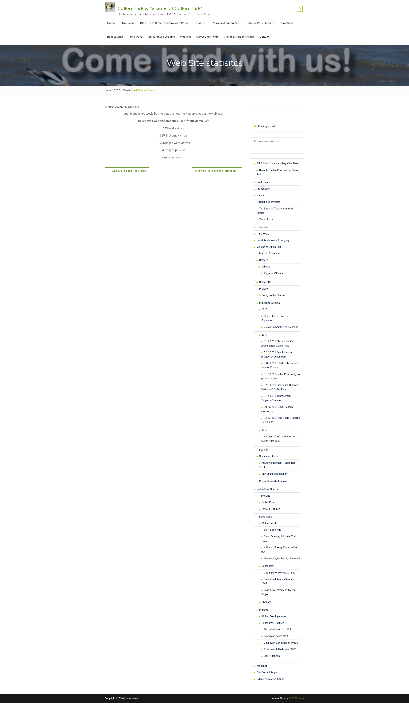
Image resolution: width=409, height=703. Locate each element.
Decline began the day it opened (282, 558)
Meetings (186, 36)
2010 (264, 309)
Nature (200, 22)
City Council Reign (207, 36)
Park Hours (135, 36)
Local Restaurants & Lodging (273, 240)
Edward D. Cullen (271, 509)
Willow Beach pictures (274, 616)
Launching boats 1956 (276, 636)
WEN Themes (296, 698)
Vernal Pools (266, 219)
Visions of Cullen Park (226, 22)
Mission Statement (269, 253)
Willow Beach (269, 523)
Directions (287, 22)
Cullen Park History (260, 22)
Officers (263, 260)
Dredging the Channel (273, 295)
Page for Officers (273, 273)
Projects (264, 288)
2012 (264, 429)
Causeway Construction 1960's (281, 642)
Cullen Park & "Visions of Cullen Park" (160, 8)
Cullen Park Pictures (273, 622)
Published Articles (269, 302)
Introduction (127, 22)
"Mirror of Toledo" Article (270, 679)
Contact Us (265, 282)
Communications (268, 456)
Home (111, 22)
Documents (265, 516)
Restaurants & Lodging (161, 36)
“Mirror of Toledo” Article (239, 36)
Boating (263, 449)
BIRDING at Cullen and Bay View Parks (164, 22)
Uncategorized (266, 126)
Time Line (264, 495)
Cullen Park (268, 502)
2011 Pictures (272, 655)
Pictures (264, 609)
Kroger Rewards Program (273, 481)
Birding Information (269, 201)
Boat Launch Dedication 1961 (280, 649)
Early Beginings (272, 529)
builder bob (133, 107)
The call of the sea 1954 (277, 629)
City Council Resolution (274, 473)
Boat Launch (115, 36)
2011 (264, 334)
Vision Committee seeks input (281, 327)
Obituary (264, 36)
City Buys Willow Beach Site (279, 572)
